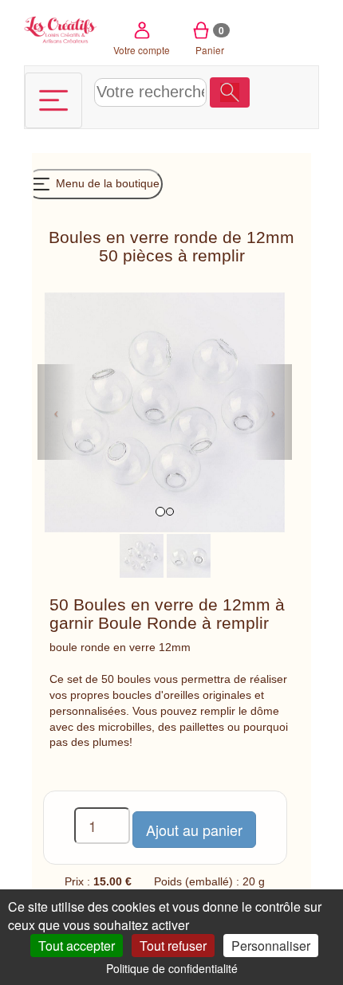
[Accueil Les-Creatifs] (61, 28)
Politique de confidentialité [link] (172, 968)
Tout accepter (76, 945)
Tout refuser (173, 945)
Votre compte (141, 50)
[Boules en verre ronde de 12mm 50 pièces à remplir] (141, 554)
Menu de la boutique (106, 183)
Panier (210, 40)
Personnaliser (270, 945)
